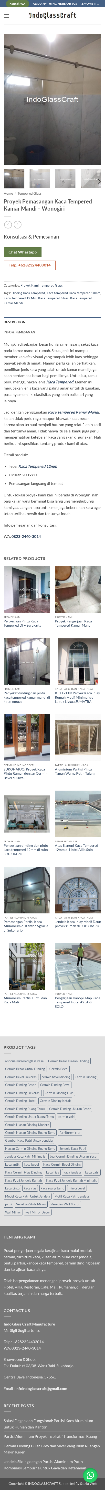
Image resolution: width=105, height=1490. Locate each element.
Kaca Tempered (59, 381)
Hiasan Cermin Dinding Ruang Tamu (30, 1148)
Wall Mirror (13, 1212)
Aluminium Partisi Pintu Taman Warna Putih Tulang (75, 771)
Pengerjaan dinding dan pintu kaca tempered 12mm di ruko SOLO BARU (26, 850)
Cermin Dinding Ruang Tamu (25, 1109)
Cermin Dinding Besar (20, 1085)
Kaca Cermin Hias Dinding (23, 1172)
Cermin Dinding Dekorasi (22, 1093)
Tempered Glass (30, 193)
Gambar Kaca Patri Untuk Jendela (29, 1140)
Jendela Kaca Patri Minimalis (25, 1156)
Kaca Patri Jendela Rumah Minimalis (71, 1180)
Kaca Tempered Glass (53, 298)
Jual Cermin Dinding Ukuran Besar (74, 1156)
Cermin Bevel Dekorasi (21, 1077)
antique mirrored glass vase (24, 1061)
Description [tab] (14, 322)
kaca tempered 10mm (84, 293)
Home (8, 193)
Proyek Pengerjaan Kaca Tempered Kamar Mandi (73, 623)
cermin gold (66, 1117)
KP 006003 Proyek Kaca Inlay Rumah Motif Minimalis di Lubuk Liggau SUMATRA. (77, 697)
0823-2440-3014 (26, 536)
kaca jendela (72, 1172)
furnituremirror (70, 1133)
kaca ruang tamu (52, 1188)
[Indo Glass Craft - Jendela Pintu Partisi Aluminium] (52, 16)
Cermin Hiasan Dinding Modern (27, 1125)
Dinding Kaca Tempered (28, 293)
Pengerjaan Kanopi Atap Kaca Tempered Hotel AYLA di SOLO (77, 1002)
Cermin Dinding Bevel (55, 1085)
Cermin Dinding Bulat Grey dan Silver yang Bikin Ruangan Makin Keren (52, 1448)
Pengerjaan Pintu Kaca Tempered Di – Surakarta (22, 623)
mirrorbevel (77, 1188)
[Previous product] (17, 224)
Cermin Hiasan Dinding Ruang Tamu (30, 1133)
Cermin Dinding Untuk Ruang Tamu (29, 1117)
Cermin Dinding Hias (59, 1093)
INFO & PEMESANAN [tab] (19, 332)
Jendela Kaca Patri (73, 1148)
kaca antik (12, 1164)
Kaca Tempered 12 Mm (20, 298)
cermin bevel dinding (56, 1077)
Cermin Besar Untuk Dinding (25, 1069)
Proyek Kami (30, 285)
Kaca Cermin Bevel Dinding (62, 1164)
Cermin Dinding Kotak (55, 1101)
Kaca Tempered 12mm (37, 466)
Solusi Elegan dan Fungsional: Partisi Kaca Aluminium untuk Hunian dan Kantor (48, 1423)
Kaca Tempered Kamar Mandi (73, 412)
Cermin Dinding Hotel (20, 1101)
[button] (7, 16)
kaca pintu (12, 1188)
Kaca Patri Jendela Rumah (23, 1180)
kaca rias (30, 1188)
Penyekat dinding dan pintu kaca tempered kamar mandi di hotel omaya (27, 697)
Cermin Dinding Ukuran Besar (70, 1109)
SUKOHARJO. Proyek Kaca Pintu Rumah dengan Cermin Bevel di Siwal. (25, 773)
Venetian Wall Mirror (65, 1204)
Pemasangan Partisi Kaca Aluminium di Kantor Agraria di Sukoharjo (26, 926)
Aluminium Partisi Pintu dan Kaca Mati (25, 1000)
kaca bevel (31, 1164)
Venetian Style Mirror (31, 1204)
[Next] (93, 100)
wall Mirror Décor (37, 1212)
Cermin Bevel (58, 1069)
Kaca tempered (57, 293)
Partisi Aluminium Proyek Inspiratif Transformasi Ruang (50, 1436)
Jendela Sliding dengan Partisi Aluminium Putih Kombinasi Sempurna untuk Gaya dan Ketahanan (45, 1464)
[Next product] (8, 224)
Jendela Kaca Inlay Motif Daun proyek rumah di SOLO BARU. (78, 924)
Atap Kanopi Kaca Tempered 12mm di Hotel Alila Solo (76, 848)
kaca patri (92, 1172)
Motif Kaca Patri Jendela (71, 1196)
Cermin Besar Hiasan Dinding (68, 1061)
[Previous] (11, 100)
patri (8, 1204)
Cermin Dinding (85, 1077)
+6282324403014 (28, 1341)
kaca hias (52, 1172)
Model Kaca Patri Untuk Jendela (27, 1196)
